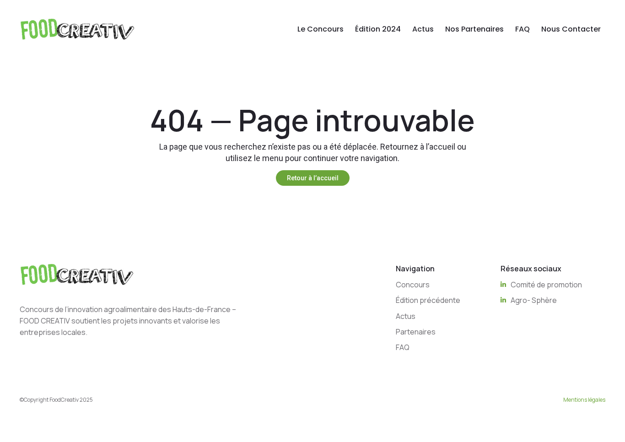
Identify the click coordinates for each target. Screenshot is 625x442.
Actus (423, 29)
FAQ (522, 29)
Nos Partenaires (474, 29)
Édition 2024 (378, 29)
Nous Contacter (571, 29)
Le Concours (320, 29)
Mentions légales (584, 400)
